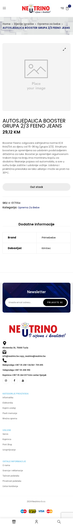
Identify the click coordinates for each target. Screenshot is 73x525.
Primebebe (49, 237)
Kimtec (46, 248)
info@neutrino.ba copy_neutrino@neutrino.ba (24, 356)
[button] (67, 8)
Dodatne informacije (36, 224)
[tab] (36, 224)
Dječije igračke (24, 24)
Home (7, 24)
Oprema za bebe (48, 24)
